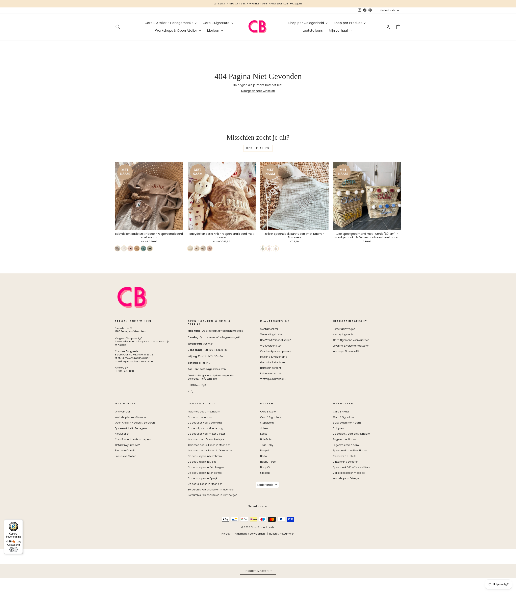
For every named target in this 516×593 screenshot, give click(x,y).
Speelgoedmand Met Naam (350, 450)
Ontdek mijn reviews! (127, 445)
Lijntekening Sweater (345, 461)
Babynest (339, 428)
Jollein (264, 428)
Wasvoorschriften (271, 345)
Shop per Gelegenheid (306, 23)
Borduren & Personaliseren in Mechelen (211, 489)
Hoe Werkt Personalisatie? (275, 340)
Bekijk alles (258, 148)
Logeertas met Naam (346, 445)
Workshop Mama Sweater (130, 417)
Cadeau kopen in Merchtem (205, 456)
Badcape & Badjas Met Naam (351, 433)
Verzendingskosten (271, 334)
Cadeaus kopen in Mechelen (205, 484)
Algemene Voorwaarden (250, 533)
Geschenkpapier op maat (275, 351)
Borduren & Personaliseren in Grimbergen (212, 495)
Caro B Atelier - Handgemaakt (169, 23)
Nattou (264, 456)
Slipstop (265, 473)
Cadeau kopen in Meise (202, 461)
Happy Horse (268, 461)
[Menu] (20, 521)
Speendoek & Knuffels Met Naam (352, 467)
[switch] (13, 549)
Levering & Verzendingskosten (351, 345)
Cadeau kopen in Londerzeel (205, 473)
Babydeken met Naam (347, 422)
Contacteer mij (269, 329)
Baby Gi (265, 467)
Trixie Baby (266, 445)
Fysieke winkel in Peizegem (131, 428)
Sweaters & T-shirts (345, 456)
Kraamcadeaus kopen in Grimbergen (210, 450)
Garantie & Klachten (272, 362)
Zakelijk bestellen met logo (349, 473)
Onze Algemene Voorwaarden (351, 340)
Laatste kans (313, 30)
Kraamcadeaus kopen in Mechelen (209, 445)
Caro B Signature (216, 23)
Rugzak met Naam (344, 439)
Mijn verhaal (339, 30)
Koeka (263, 433)
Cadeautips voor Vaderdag (205, 422)
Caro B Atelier (268, 411)
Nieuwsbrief (122, 433)
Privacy (226, 533)
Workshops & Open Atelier (176, 30)
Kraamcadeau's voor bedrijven (207, 439)
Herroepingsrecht (270, 368)
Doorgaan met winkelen (258, 91)
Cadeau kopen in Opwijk (202, 478)
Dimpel (264, 450)
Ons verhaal (122, 411)
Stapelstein (267, 422)
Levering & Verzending (273, 356)
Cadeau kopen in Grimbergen (206, 467)
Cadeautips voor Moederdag (205, 428)
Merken (213, 30)
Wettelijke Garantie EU (273, 379)
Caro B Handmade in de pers (133, 439)
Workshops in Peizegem (347, 478)
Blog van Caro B (125, 450)
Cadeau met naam (200, 417)
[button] (267, 485)
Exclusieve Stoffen (125, 456)
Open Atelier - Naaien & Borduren (135, 422)
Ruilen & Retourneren (281, 533)
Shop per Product (348, 23)
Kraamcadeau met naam (204, 411)
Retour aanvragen (271, 373)
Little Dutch (266, 439)
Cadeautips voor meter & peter (206, 433)
